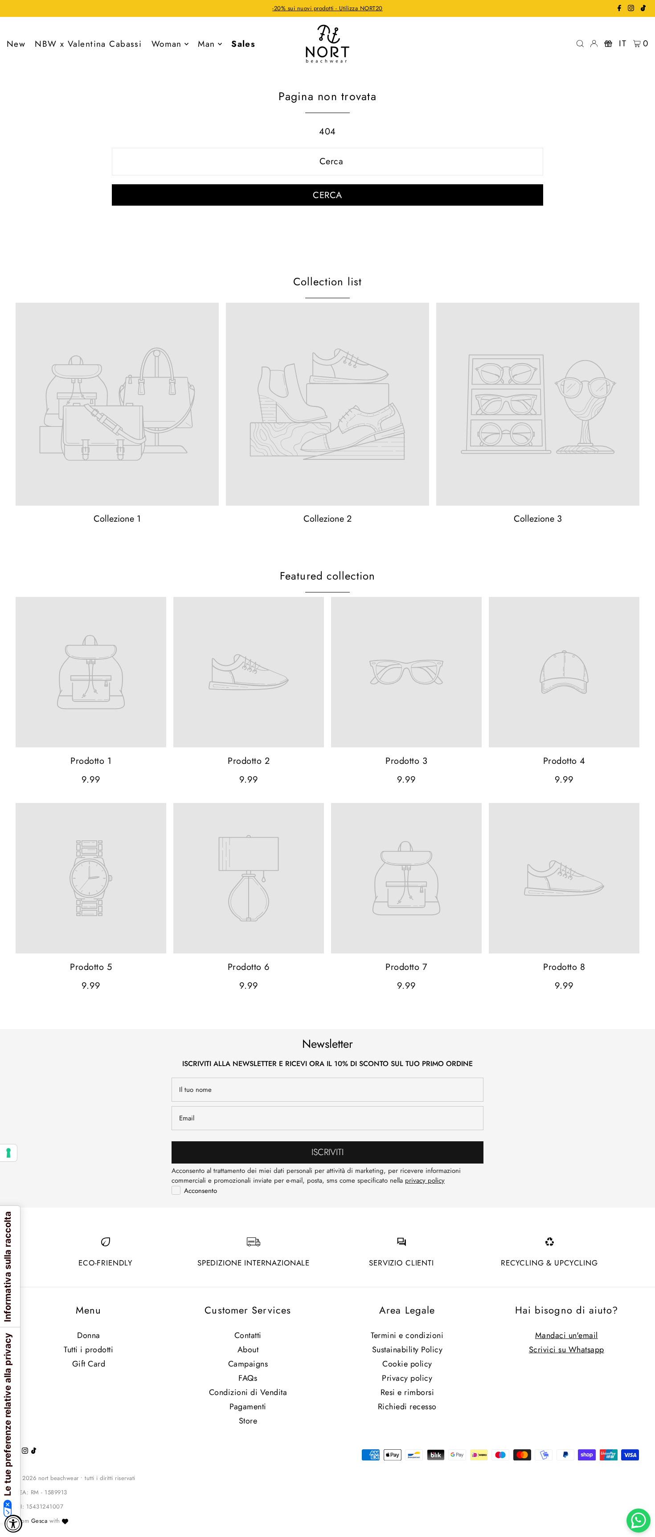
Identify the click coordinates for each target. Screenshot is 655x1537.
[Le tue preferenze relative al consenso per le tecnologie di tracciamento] (8, 1152)
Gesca (39, 1521)
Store (248, 1421)
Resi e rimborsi (407, 1392)
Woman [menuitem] (166, 44)
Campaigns (248, 1364)
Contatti (248, 1335)
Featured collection (328, 576)
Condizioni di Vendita (248, 1392)
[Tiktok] (643, 9)
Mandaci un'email (566, 1335)
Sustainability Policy (407, 1349)
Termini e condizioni (407, 1335)
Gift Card (89, 1364)
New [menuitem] (16, 44)
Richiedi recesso (407, 1406)
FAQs (247, 1378)
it (622, 43)
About (248, 1349)
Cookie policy (407, 1364)
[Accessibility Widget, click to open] (13, 1524)
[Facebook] (619, 9)
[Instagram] (631, 9)
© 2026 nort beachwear (47, 1478)
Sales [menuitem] (243, 44)
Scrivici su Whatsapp (566, 1349)
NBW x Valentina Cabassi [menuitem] (88, 44)
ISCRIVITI (327, 1152)
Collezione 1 (117, 518)
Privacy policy (407, 1378)
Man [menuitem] (206, 44)
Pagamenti (247, 1406)
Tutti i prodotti (88, 1349)
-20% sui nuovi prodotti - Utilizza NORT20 (327, 8)
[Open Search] (580, 43)
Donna (88, 1335)
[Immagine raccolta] (117, 404)
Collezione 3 (538, 518)
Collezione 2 (327, 518)
